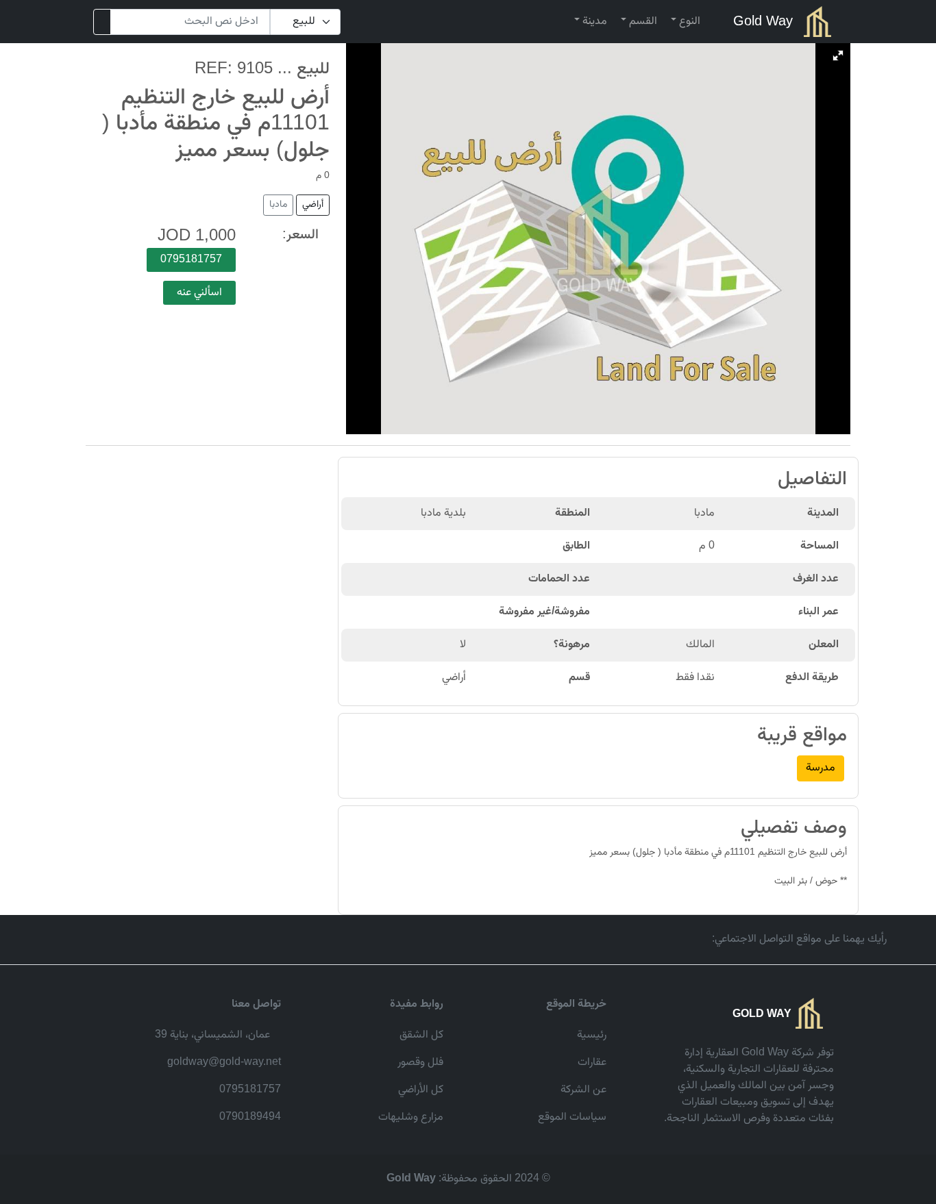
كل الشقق (421, 1035)
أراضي (312, 204)
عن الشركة (583, 1090)
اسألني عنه (199, 292)
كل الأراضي (420, 1090)
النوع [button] (688, 21)
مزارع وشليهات (410, 1117)
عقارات (592, 1062)
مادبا (278, 204)
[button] (838, 55)
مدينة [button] (593, 21)
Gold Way (763, 22)
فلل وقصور (420, 1062)
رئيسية (591, 1035)
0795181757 (191, 259)
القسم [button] (641, 21)
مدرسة (820, 768)
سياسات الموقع (572, 1117)
